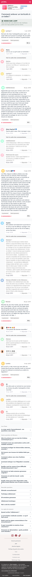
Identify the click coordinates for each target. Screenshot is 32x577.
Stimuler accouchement (8, 490)
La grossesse (5, 40)
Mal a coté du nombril (8, 504)
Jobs (16, 543)
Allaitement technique (8, 501)
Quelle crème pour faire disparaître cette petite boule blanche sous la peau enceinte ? (15, 482)
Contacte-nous (16, 557)
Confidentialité (16, 554)
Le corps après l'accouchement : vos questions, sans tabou (12, 430)
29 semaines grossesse (8, 497)
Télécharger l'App (23, 7)
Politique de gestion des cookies (16, 549)
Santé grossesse (15, 40)
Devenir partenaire (16, 541)
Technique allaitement (8, 494)
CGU (16, 551)
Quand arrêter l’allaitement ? (10, 512)
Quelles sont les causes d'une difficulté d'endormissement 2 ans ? (13, 467)
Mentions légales (16, 546)
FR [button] (30, 2)
